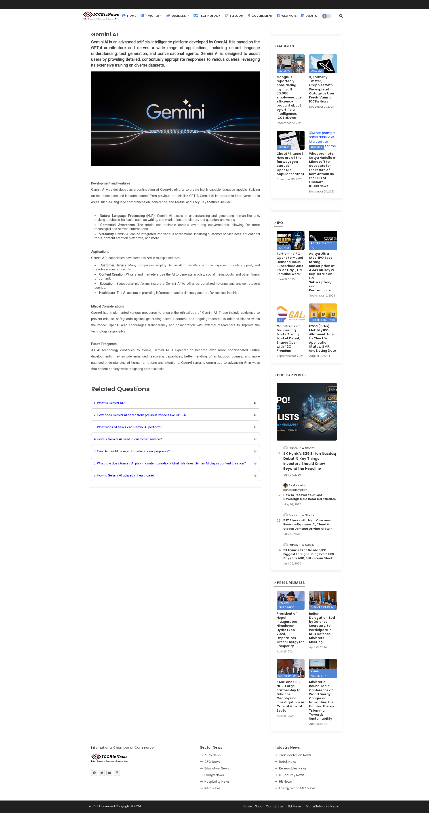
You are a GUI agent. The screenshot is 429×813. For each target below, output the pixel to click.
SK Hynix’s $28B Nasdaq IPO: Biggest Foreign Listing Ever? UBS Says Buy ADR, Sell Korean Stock (308, 554)
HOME (131, 16)
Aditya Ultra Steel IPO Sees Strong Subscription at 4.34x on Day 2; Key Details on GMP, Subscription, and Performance (322, 272)
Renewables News (293, 768)
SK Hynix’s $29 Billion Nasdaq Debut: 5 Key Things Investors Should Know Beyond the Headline (309, 461)
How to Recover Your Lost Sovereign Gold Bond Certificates (309, 497)
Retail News (288, 761)
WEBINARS (289, 16)
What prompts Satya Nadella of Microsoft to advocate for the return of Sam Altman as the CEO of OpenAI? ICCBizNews (322, 170)
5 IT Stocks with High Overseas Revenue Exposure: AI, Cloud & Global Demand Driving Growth (307, 524)
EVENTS (311, 16)
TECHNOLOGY (209, 16)
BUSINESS (178, 16)
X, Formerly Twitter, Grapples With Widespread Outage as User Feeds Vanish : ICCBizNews (321, 89)
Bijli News (294, 806)
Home (247, 806)
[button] (340, 15)
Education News (216, 768)
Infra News (212, 788)
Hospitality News (216, 781)
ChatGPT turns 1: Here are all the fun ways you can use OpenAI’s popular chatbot (290, 164)
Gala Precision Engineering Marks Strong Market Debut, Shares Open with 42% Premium (289, 338)
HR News (285, 781)
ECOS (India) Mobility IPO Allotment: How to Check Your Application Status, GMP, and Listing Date (322, 338)
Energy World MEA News (297, 788)
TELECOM (236, 16)
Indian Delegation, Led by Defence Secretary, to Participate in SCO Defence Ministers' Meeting (322, 628)
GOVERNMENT (262, 16)
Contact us (275, 806)
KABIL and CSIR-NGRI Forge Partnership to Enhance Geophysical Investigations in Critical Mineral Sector (290, 696)
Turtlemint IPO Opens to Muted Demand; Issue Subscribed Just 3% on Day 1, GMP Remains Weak (291, 264)
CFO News (212, 761)
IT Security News (291, 775)
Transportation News (295, 755)
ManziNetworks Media (322, 806)
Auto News (212, 755)
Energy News (214, 775)
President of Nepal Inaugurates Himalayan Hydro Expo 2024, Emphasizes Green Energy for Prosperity (290, 630)
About (259, 806)
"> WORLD (152, 16)
